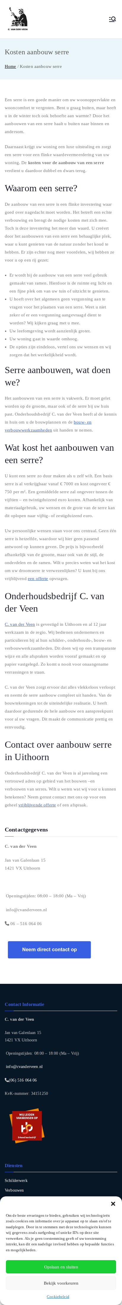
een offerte (38, 578)
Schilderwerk (16, 1180)
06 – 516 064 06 (25, 923)
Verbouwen (14, 1190)
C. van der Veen (20, 624)
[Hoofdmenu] (112, 19)
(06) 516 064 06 (23, 1080)
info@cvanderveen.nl (26, 909)
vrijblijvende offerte (37, 805)
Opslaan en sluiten (61, 1267)
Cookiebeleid (58, 1296)
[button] (113, 1204)
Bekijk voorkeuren (61, 1283)
